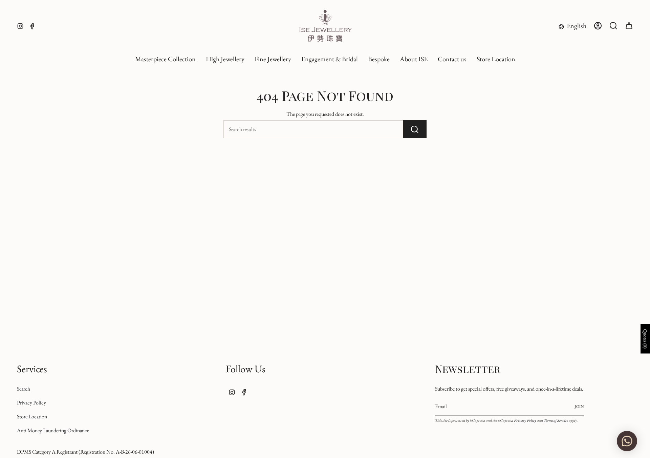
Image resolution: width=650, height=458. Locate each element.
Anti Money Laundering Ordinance (53, 430)
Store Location (32, 416)
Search (23, 388)
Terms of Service (556, 420)
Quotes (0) (645, 339)
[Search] (415, 129)
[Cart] (629, 26)
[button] (225, 59)
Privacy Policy (31, 402)
